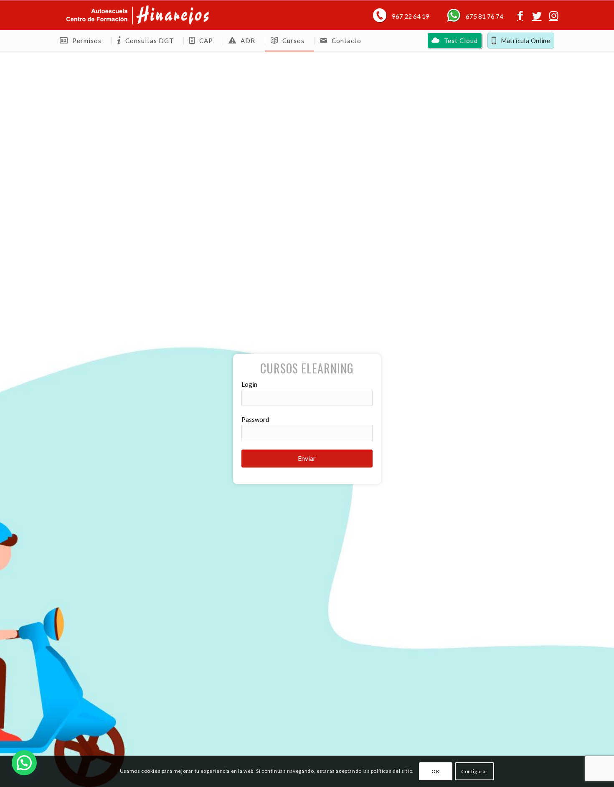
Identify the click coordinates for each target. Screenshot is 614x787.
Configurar (474, 771)
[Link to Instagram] (553, 15)
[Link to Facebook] (520, 15)
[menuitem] (82, 40)
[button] (24, 762)
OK (435, 771)
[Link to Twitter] (536, 15)
